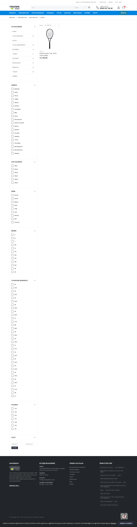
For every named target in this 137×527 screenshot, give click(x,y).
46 (15, 379)
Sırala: (41, 25)
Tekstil (95, 13)
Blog (71, 482)
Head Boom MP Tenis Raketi (108, 475)
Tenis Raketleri (23, 13)
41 (15, 345)
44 (15, 365)
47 (15, 386)
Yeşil (15, 208)
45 (15, 372)
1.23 (15, 419)
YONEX (16, 99)
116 (15, 268)
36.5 (15, 315)
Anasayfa (12, 13)
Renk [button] (13, 191)
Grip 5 (16, 183)
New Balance (18, 146)
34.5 (15, 301)
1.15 (15, 429)
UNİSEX (14, 76)
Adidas (16, 129)
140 (15, 265)
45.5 (15, 376)
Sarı (15, 212)
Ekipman (87, 13)
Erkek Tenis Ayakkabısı (106, 501)
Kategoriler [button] (16, 27)
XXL (15, 245)
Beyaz (16, 202)
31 (15, 396)
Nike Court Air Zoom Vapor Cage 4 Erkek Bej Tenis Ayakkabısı (112, 497)
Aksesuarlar (77, 13)
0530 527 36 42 (106, 8)
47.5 (15, 389)
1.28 (15, 422)
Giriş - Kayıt (118, 2)
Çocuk (14, 40)
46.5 (15, 382)
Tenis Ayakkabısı (119, 467)
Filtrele (14, 448)
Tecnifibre (17, 109)
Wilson (16, 102)
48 (15, 393)
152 (15, 258)
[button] (125, 8)
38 (15, 325)
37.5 (15, 322)
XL (15, 248)
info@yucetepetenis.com (47, 480)
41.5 (15, 349)
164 (15, 255)
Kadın (14, 31)
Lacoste (16, 133)
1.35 (15, 425)
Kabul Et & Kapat (126, 523)
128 (15, 262)
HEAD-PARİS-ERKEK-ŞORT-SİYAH (108, 478)
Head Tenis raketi (105, 493)
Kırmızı (16, 195)
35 (15, 305)
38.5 (15, 328)
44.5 (15, 369)
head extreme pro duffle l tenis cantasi (110, 482)
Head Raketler (33, 17)
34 (15, 298)
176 (15, 251)
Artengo (16, 136)
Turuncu (17, 222)
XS (15, 272)
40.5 (15, 342)
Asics (16, 116)
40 (15, 338)
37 (15, 318)
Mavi (15, 205)
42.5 (15, 355)
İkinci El (123, 13)
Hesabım (72, 474)
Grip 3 (16, 172)
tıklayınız (113, 523)
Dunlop (16, 106)
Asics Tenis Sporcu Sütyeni (113, 490)
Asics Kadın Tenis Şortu (106, 467)
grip (125, 482)
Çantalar (67, 13)
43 (15, 359)
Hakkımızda (103, 2)
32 (15, 284)
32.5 (15, 288)
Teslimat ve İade (75, 472)
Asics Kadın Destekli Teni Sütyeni (109, 505)
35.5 (15, 308)
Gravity (41, 51)
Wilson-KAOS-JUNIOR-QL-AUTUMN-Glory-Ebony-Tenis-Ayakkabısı (113, 486)
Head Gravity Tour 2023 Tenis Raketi (48, 54)
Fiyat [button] (13, 437)
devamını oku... (14, 485)
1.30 (15, 415)
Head (16, 92)
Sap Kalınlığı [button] (16, 162)
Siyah (16, 198)
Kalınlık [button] (14, 405)
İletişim (111, 2)
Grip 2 (16, 169)
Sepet (71, 477)
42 (15, 352)
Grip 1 (16, 166)
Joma (16, 140)
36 (15, 311)
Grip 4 (16, 179)
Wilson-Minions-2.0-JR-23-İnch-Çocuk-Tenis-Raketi (112, 471)
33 (15, 291)
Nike (15, 113)
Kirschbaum (18, 119)
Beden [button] (13, 231)
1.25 (15, 412)
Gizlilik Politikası (74, 469)
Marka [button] (14, 85)
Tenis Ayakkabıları (37, 13)
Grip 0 (16, 176)
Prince (16, 96)
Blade (101, 490)
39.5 (15, 335)
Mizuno (16, 126)
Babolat (16, 89)
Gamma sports (19, 123)
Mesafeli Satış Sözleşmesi (77, 467)
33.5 (15, 294)
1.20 (15, 408)
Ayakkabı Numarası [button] (19, 280)
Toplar (58, 13)
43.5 (15, 362)
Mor (15, 219)
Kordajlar (50, 13)
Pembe (16, 215)
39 (15, 332)
